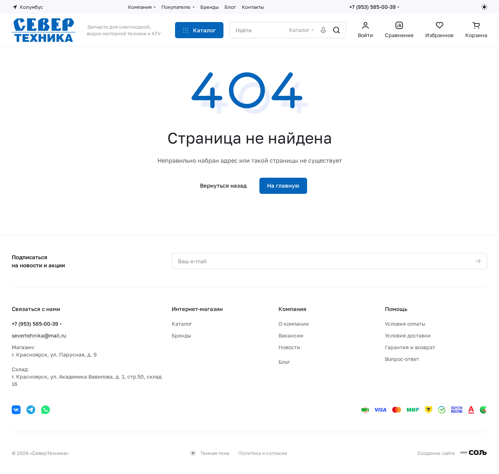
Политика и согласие (262, 453)
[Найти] (336, 30)
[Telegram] (30, 409)
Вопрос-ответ (402, 359)
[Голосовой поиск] (323, 30)
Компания (292, 308)
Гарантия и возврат (410, 347)
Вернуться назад (223, 185)
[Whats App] (45, 409)
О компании (293, 324)
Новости (289, 347)
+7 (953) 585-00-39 (372, 7)
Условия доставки (408, 335)
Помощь (396, 308)
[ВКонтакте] (16, 409)
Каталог (182, 324)
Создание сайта (437, 453)
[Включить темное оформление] (484, 7)
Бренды (181, 335)
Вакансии (290, 335)
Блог (284, 362)
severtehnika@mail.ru (39, 335)
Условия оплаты (405, 324)
